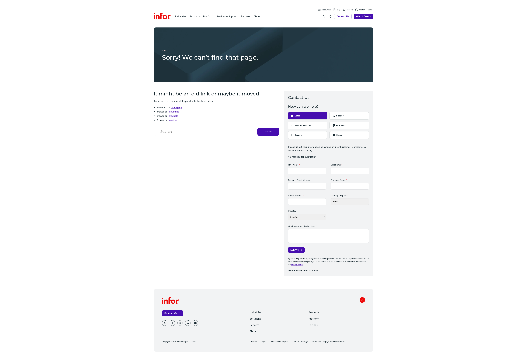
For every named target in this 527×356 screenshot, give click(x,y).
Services (254, 325)
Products (195, 16)
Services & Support (226, 16)
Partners (245, 16)
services (173, 120)
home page (176, 107)
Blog (338, 10)
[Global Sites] (330, 16)
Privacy (253, 341)
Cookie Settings (300, 341)
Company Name (338, 180)
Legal (263, 341)
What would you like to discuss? (302, 226)
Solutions (255, 319)
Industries (180, 16)
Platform (208, 16)
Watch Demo (363, 16)
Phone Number (295, 195)
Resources (326, 10)
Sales (297, 115)
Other (339, 135)
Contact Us (343, 16)
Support (340, 115)
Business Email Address (299, 180)
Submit (294, 250)
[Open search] (323, 16)
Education (341, 125)
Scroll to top (362, 300)
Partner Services (303, 125)
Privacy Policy (297, 264)
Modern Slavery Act (279, 341)
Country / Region (339, 195)
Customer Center (366, 10)
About (257, 16)
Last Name (336, 164)
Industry (292, 210)
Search (268, 131)
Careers (350, 10)
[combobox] (205, 132)
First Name (293, 164)
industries (174, 111)
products (173, 116)
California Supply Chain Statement (328, 341)
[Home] (162, 16)
